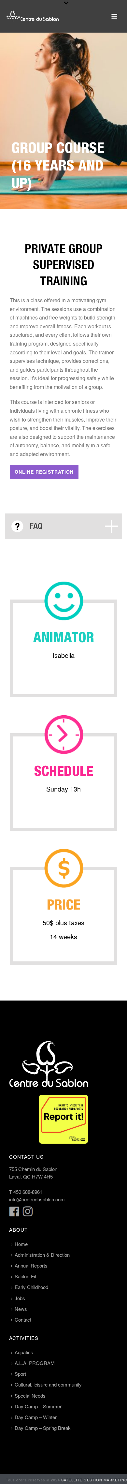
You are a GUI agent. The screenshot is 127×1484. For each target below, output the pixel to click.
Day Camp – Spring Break (43, 1427)
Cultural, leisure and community (48, 1384)
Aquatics (24, 1352)
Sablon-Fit (25, 1276)
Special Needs (30, 1395)
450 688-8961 (27, 1191)
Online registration (44, 471)
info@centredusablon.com (37, 1199)
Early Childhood (31, 1287)
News (21, 1308)
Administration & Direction (42, 1254)
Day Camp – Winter (36, 1417)
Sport (20, 1373)
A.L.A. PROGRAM (35, 1362)
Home (21, 1243)
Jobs (20, 1298)
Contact (23, 1319)
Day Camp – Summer (38, 1406)
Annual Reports (31, 1265)
